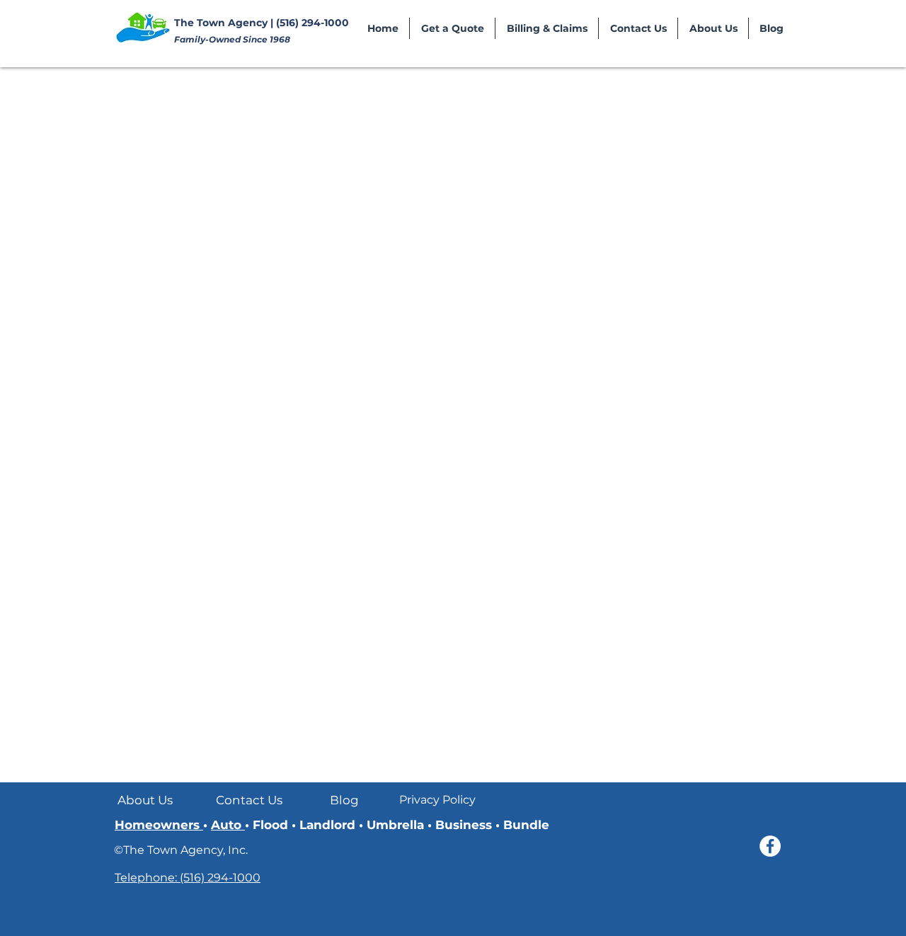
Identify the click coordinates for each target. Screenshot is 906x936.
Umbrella (397, 825)
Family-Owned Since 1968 (232, 39)
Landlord (329, 825)
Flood (272, 825)
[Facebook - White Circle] (770, 846)
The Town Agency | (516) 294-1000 (261, 22)
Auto (228, 825)
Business (465, 825)
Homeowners (159, 825)
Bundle (524, 825)
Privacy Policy (437, 799)
